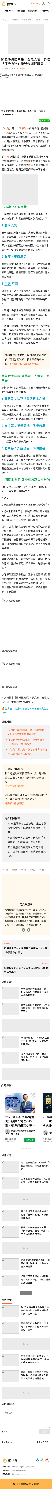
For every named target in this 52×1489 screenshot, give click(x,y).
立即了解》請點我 (15, 786)
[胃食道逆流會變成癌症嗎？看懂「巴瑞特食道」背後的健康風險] (10, 1216)
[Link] (23, 930)
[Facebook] (28, 930)
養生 (33, 869)
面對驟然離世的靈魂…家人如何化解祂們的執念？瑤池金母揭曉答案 (34, 992)
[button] (48, 3)
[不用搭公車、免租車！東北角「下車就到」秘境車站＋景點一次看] (10, 1328)
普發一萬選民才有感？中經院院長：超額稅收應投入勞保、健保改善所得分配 (34, 1375)
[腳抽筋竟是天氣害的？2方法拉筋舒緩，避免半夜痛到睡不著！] (10, 1009)
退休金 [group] (16, 19)
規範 (3, 1431)
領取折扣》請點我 (15, 803)
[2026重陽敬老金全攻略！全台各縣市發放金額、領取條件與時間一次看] (10, 1311)
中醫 (42, 869)
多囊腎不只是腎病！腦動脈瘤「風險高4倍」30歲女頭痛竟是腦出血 (35, 1279)
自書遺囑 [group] (27, 19)
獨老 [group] (46, 19)
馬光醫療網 (21, 68)
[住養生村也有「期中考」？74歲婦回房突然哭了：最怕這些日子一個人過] (10, 1360)
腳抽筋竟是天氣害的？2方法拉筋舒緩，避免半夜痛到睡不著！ (35, 1008)
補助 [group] (38, 19)
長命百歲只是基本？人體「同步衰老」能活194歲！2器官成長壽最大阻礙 (35, 1230)
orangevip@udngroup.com (23, 1466)
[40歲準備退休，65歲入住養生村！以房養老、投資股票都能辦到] (10, 1042)
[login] (43, 3)
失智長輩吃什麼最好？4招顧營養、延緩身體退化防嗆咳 (35, 1180)
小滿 (6, 869)
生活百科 (45, 10)
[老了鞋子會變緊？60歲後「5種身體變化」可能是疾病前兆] (10, 1167)
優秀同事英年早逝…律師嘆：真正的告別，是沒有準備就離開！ (34, 1057)
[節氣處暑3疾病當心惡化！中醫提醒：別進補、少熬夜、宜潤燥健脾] (10, 1264)
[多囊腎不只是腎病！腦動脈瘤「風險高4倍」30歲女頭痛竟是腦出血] (10, 1280)
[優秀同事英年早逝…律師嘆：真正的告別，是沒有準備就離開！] (10, 1058)
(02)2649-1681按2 (19, 1470)
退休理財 (8, 10)
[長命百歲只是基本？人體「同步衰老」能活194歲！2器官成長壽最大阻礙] (10, 1232)
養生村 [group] (6, 19)
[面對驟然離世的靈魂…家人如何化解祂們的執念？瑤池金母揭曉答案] (10, 993)
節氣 (15, 869)
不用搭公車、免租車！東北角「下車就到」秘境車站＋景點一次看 (34, 1326)
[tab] (21, 1148)
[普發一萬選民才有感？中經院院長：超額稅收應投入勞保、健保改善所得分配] (10, 1376)
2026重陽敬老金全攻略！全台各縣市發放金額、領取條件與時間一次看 (35, 1310)
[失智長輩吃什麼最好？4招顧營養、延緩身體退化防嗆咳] (10, 1183)
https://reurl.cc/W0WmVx (24, 363)
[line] (42, 1460)
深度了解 (35, 1139)
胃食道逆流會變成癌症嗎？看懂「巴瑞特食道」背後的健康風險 (34, 1214)
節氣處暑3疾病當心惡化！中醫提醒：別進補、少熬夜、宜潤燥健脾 (35, 1263)
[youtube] (47, 1460)
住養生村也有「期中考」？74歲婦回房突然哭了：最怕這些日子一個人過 (35, 1359)
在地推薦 (32, 10)
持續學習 (20, 10)
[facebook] (37, 1460)
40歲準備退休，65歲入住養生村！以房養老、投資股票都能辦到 (35, 1040)
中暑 (24, 869)
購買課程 (36, 4)
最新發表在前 (42, 1441)
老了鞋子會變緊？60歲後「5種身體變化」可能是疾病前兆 (35, 1165)
